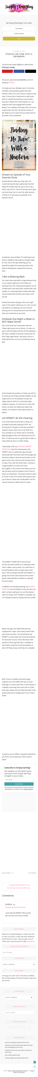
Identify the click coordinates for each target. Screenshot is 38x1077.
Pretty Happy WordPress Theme (17, 1070)
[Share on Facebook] (19, 71)
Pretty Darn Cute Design (23, 1071)
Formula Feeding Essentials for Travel (19, 885)
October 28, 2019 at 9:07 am (15, 907)
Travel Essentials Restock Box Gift (16, 1058)
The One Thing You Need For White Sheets (18, 888)
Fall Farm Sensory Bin (12, 1055)
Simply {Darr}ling (19, 8)
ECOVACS (11, 83)
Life (12, 873)
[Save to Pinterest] (7, 71)
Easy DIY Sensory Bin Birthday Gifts (17, 1042)
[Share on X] (30, 71)
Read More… (31, 941)
